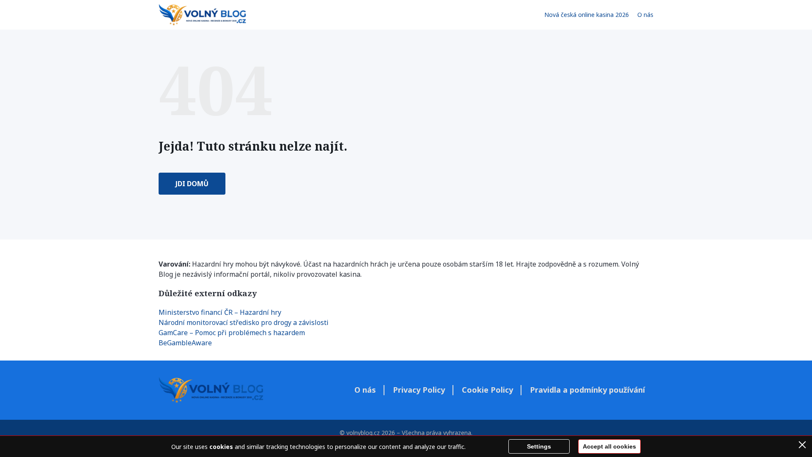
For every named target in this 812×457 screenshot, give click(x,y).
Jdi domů (192, 183)
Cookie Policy (487, 390)
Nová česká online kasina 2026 (586, 15)
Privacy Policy (419, 390)
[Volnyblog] (202, 14)
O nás (645, 15)
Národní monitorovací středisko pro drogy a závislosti (244, 322)
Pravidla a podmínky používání (587, 390)
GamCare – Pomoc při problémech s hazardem (232, 332)
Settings (539, 446)
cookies (221, 447)
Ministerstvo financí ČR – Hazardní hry (220, 312)
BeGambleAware (185, 342)
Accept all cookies (609, 446)
